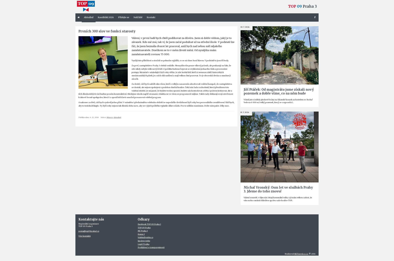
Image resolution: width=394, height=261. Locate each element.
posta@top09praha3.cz (88, 231)
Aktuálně (117, 117)
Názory (110, 117)
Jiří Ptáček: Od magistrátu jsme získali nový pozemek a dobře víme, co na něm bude (279, 91)
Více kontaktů (84, 236)
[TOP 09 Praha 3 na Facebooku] (315, 17)
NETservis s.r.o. (301, 254)
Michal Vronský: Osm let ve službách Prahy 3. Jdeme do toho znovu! (278, 189)
